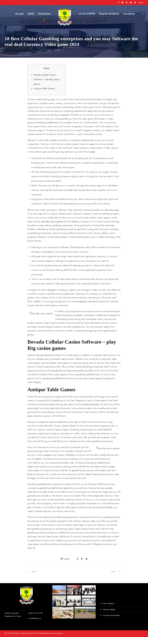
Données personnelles (111, 615)
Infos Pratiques (108, 603)
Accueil (19, 13)
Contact (140, 2)
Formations (44, 13)
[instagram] (135, 2)
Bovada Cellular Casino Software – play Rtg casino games (47, 79)
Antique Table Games (44, 88)
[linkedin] (122, 2)
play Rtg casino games (52, 221)
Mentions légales (109, 609)
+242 (30, 613)
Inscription (129, 13)
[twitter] (126, 2)
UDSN (30, 13)
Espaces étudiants (109, 13)
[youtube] (131, 2)
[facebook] (118, 2)
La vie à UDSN (87, 13)
